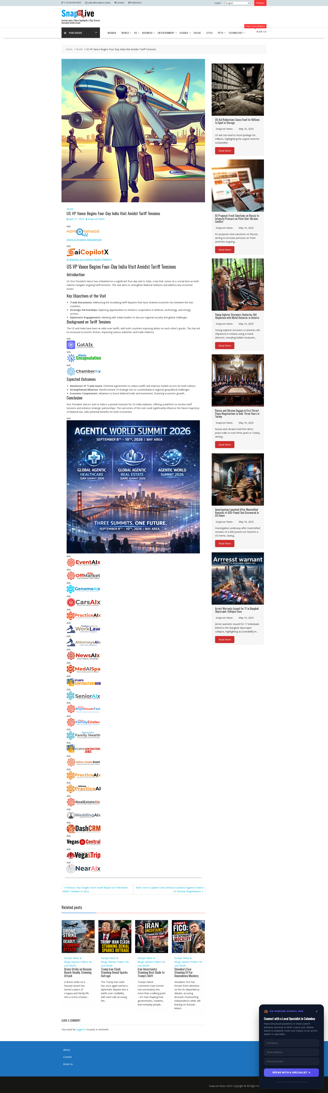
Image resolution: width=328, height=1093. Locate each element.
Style (209, 32)
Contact (67, 1057)
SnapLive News (96, 219)
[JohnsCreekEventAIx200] (84, 765)
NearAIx (112, 32)
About (66, 1049)
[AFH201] (84, 739)
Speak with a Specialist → (291, 1072)
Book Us (68, 1064)
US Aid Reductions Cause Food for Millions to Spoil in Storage (237, 121)
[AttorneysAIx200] (84, 645)
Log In (218, 2)
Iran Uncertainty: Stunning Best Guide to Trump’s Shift (151, 972)
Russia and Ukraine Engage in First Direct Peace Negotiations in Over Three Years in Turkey (237, 413)
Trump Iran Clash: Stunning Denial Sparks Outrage (114, 972)
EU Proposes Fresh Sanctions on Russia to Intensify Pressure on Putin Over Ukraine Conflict (237, 219)
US (135, 32)
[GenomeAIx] (84, 592)
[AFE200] (84, 725)
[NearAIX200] (84, 872)
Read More (225, 150)
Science (184, 32)
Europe (68, 958)
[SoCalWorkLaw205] (84, 632)
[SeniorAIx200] (84, 699)
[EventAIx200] (84, 565)
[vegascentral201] (84, 845)
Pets (220, 32)
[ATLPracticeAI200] (84, 792)
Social (197, 32)
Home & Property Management (84, 239)
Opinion (75, 961)
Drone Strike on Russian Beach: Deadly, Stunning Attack (78, 972)
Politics (84, 961)
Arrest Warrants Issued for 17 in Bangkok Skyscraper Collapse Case (237, 610)
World (125, 32)
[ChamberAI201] (84, 374)
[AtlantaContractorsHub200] (84, 685)
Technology (235, 32)
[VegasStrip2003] (84, 858)
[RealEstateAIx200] (84, 805)
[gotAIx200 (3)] (84, 348)
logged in (81, 1029)
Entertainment (166, 32)
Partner (260, 2)
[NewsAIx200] (84, 659)
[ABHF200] (84, 712)
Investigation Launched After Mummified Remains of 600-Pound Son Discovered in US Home (237, 512)
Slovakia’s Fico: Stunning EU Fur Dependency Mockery (186, 972)
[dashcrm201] (84, 832)
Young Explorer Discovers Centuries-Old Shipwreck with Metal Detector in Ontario (237, 316)
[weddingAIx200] (84, 818)
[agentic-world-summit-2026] (133, 552)
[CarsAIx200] (84, 605)
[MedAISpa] (84, 672)
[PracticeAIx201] (84, 619)
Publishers (75, 32)
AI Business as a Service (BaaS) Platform (89, 259)
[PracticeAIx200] (84, 778)
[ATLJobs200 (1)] (84, 752)
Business (147, 32)
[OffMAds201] (84, 579)
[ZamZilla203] (84, 361)
